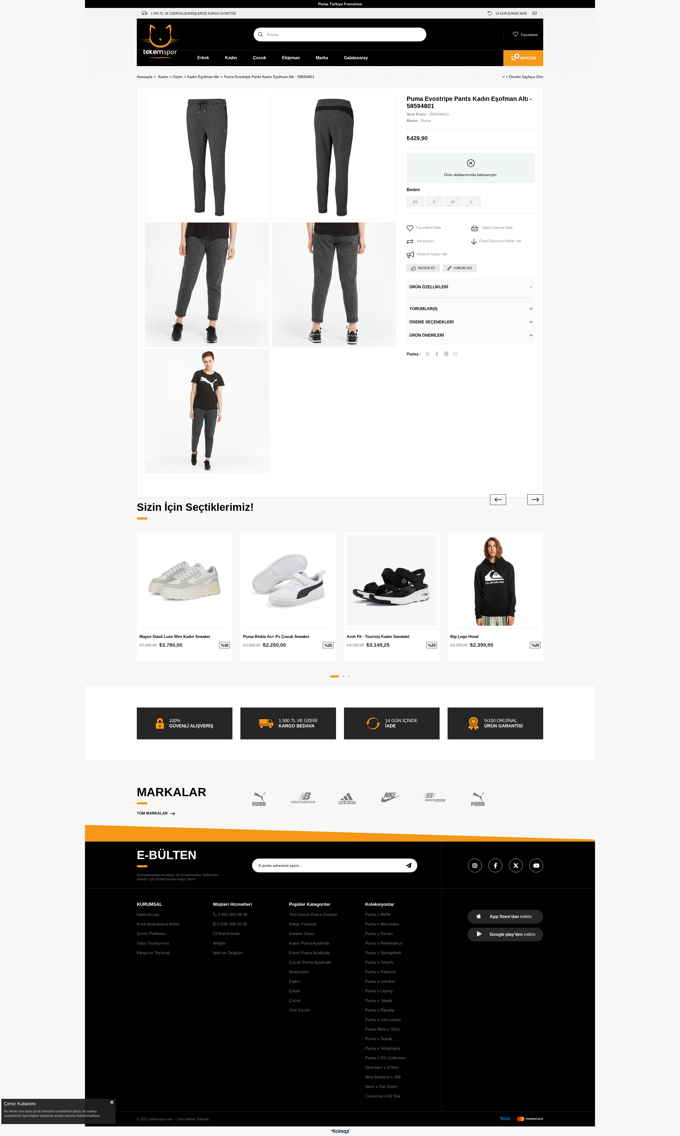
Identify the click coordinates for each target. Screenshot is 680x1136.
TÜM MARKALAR (152, 813)
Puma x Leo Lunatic (383, 1019)
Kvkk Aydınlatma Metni (158, 924)
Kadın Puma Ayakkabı (309, 943)
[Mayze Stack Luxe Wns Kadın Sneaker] (184, 580)
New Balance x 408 (383, 1077)
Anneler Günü (301, 933)
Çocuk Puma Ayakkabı (310, 962)
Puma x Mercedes (382, 924)
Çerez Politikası (151, 933)
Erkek (203, 57)
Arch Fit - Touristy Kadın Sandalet (378, 636)
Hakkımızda (148, 914)
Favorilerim (529, 35)
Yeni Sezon (299, 1010)
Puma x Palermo (380, 972)
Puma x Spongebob (383, 952)
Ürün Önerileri (426, 335)
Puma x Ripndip (379, 1010)
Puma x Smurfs (379, 962)
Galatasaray (356, 57)
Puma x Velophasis (383, 1048)
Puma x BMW (378, 914)
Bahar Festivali (302, 924)
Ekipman (291, 57)
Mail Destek (228, 933)
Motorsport (299, 972)
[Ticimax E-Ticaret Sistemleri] (340, 1132)
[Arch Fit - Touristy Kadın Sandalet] (392, 580)
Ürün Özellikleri (428, 287)
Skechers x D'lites (382, 1067)
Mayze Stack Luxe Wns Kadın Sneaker (174, 636)
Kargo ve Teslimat (153, 952)
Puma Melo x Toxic (382, 1029)
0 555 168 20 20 (231, 924)
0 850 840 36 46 (232, 914)
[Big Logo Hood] (495, 580)
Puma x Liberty (379, 991)
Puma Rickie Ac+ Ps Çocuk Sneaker (276, 636)
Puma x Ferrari (379, 933)
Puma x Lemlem (380, 981)
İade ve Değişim (228, 952)
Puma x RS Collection (385, 1058)
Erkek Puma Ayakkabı (309, 952)
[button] (334, 676)
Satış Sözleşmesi (153, 943)
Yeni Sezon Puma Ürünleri (313, 914)
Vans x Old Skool (381, 1086)
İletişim (219, 943)
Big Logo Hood (464, 636)
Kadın (231, 57)
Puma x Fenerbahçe (383, 943)
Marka (322, 57)
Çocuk (259, 57)
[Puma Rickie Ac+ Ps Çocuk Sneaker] (288, 580)
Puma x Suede (378, 1038)
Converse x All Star (383, 1096)
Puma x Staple (378, 1000)
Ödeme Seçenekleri (431, 322)
